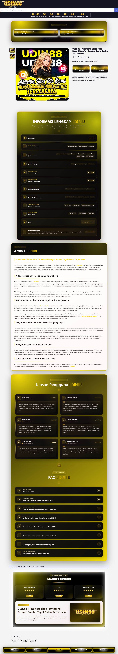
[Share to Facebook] (17, 640)
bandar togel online (44, 306)
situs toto (79, 265)
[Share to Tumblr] (35, 640)
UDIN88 (72, 366)
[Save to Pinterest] (26, 640)
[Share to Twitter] (13, 640)
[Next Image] (67, 74)
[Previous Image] (17, 74)
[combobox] (57, 10)
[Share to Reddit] (31, 640)
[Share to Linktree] (22, 640)
